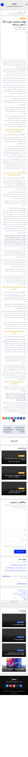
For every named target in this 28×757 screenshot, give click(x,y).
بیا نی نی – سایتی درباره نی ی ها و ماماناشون (16, 567)
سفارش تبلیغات (6, 576)
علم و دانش (22, 18)
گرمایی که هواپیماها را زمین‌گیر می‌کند (15, 475)
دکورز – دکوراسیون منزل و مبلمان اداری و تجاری (15, 570)
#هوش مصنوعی (18, 29)
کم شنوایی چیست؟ (19, 639)
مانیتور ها (22, 669)
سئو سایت (24, 597)
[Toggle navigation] (26, 4)
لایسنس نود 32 (22, 595)
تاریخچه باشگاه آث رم (18, 624)
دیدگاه (24, 509)
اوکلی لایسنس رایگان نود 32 (19, 593)
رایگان (25, 599)
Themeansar (14, 693)
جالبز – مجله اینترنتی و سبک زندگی (18, 564)
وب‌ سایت (24, 539)
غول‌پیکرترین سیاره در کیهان (17, 491)
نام (25, 530)
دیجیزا (14, 4)
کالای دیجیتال (20, 622)
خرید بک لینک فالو (22, 589)
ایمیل (24, 534)
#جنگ (23, 29)
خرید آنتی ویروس (14, 601)
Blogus (21, 691)
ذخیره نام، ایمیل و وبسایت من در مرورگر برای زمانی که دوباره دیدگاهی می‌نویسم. (14, 547)
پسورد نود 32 (23, 591)
